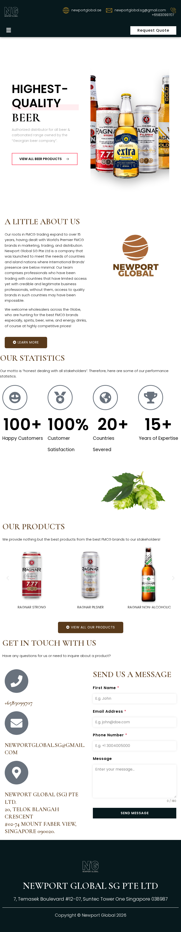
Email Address (109, 711)
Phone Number (110, 735)
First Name (106, 688)
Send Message (135, 813)
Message (102, 758)
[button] (8, 30)
